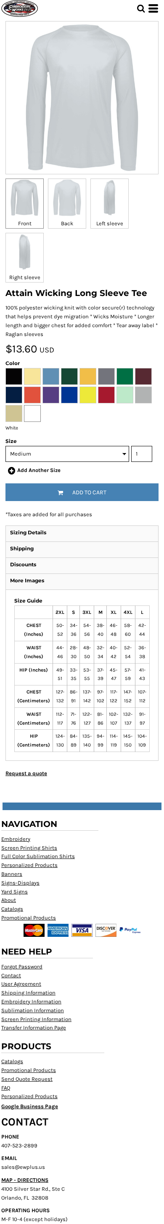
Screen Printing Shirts (29, 848)
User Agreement (21, 984)
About (8, 900)
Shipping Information (28, 992)
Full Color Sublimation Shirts (38, 856)
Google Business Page (29, 1106)
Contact (11, 975)
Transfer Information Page (33, 1027)
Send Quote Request (27, 1079)
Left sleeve (109, 223)
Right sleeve (24, 277)
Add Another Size (39, 470)
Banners (11, 874)
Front (25, 223)
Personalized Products (29, 865)
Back (67, 223)
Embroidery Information (31, 1001)
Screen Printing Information (36, 1019)
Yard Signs (14, 891)
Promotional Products (28, 918)
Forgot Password (21, 966)
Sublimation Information (32, 1010)
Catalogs (12, 909)
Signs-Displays (20, 883)
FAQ (5, 1088)
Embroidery (15, 839)
